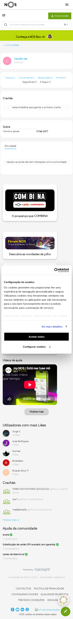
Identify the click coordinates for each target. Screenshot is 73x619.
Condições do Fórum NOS (22, 577)
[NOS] (10, 5)
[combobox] (36, 24)
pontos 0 (61, 78)
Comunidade (12, 45)
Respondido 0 (45, 78)
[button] (4, 16)
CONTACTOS (23, 589)
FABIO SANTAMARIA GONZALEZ (31, 489)
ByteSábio (17, 461)
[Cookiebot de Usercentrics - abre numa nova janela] (54, 270)
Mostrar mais (37, 412)
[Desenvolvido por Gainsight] (36, 570)
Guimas (16, 451)
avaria (6, 535)
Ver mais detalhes (52, 326)
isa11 (15, 499)
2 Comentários (11, 549)
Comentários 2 (27, 78)
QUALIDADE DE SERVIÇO (54, 594)
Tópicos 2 (10, 78)
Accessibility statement (52, 577)
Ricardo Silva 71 (20, 471)
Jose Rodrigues (20, 441)
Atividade (10, 146)
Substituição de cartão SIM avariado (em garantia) (29, 544)
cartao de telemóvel (13, 554)
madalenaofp (20, 510)
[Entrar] (6, 24)
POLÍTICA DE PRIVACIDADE (49, 589)
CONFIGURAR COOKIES (24, 594)
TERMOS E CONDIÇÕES (31, 600)
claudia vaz (20, 58)
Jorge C (16, 431)
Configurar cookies (34, 346)
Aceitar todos (36, 336)
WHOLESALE (54, 600)
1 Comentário (10, 539)
